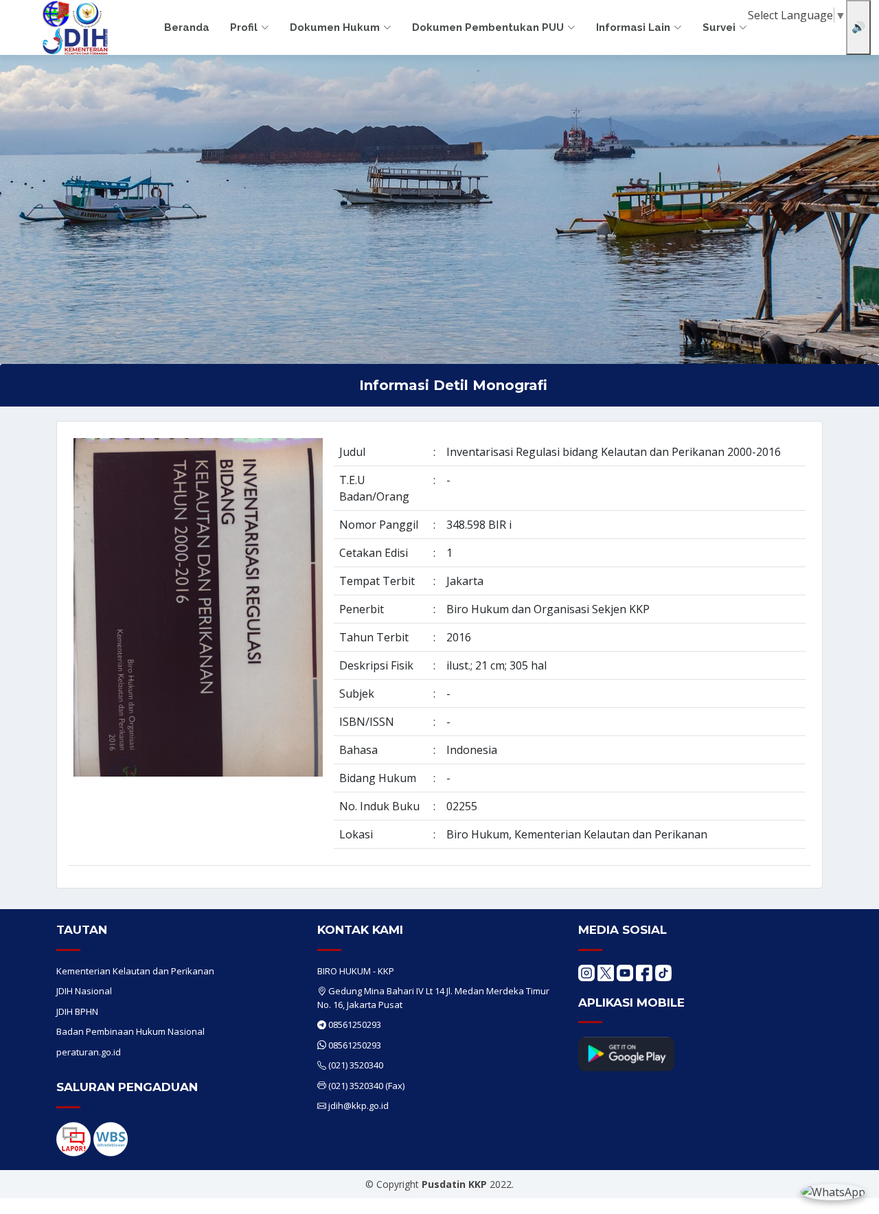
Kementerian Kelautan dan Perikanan (135, 971)
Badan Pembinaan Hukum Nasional (130, 1031)
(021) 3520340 (355, 1065)
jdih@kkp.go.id (358, 1105)
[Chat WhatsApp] (833, 1191)
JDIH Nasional (84, 991)
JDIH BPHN (77, 1011)
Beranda (186, 27)
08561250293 (354, 1024)
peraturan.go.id (88, 1052)
